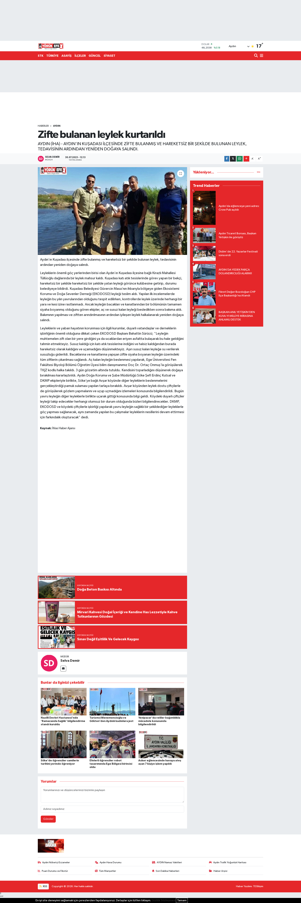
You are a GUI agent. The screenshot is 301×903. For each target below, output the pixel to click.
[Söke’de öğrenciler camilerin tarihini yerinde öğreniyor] (64, 744)
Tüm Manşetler (107, 871)
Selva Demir (70, 660)
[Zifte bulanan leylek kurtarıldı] (112, 211)
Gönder (48, 819)
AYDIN (56, 126)
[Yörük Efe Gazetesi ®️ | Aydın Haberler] (51, 46)
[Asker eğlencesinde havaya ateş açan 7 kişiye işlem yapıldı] (161, 744)
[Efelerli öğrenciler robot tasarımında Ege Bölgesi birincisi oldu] (112, 744)
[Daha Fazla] (246, 159)
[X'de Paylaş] (233, 159)
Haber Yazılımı (244, 886)
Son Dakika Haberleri (167, 871)
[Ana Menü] (260, 56)
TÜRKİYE (52, 55)
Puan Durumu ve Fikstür (55, 871)
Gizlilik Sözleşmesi (163, 900)
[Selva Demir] (49, 663)
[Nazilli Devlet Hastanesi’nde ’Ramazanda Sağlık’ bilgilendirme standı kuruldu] (64, 701)
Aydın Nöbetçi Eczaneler (56, 862)
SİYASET (109, 55)
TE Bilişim (258, 886)
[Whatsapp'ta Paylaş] (240, 159)
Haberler (43, 126)
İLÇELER (80, 55)
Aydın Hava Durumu (110, 862)
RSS (45, 886)
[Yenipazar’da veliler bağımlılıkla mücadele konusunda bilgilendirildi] (161, 701)
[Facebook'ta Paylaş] (226, 159)
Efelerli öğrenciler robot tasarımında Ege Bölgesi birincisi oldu (111, 763)
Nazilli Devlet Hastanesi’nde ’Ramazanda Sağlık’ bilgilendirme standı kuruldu (63, 721)
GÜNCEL (95, 55)
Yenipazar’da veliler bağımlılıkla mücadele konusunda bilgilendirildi (159, 721)
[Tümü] (258, 172)
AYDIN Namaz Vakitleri (169, 862)
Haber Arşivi (220, 871)
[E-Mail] (63, 668)
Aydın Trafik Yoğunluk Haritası (229, 862)
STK (40, 55)
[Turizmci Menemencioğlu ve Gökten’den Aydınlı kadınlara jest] (112, 701)
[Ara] (256, 56)
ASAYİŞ (66, 55)
